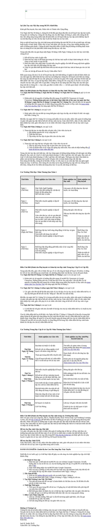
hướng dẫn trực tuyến (45, 475)
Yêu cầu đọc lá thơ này (63, 435)
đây (35, 466)
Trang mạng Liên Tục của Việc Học (76, 363)
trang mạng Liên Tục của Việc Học (77, 348)
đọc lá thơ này (36, 420)
